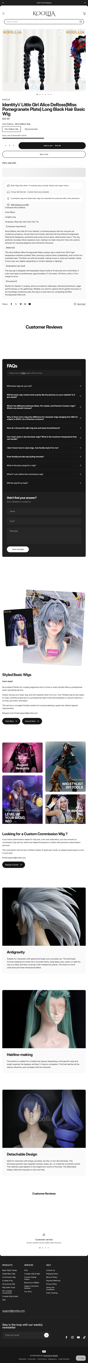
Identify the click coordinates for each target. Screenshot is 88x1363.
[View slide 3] (45, 1247)
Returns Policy (51, 1277)
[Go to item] (37, 94)
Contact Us (50, 1270)
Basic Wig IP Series (9, 1270)
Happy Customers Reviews (31, 1287)
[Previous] (3, 2)
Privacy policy (32, 1359)
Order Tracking (52, 1293)
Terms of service (42, 1359)
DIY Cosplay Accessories (7, 1292)
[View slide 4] (48, 1247)
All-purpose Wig (8, 1284)
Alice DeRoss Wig (11, 129)
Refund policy (22, 1359)
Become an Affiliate (31, 1283)
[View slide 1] (39, 1247)
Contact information (63, 1359)
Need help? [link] (81, 304)
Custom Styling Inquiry (30, 1278)
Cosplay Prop (7, 1281)
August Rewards (22, 766)
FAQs (23, 373)
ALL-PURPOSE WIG (75, 811)
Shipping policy (52, 1359)
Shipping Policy (52, 1274)
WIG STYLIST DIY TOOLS (72, 785)
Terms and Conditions (50, 1288)
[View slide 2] (42, 1247)
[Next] (84, 2)
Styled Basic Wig (8, 1274)
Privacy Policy (51, 1284)
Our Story (28, 1291)
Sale (4, 1300)
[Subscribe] (46, 1335)
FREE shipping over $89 (20, 205)
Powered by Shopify (50, 1355)
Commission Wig (8, 1277)
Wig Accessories (31, 129)
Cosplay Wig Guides (10, 1296)
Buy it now (44, 154)
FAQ (26, 1270)
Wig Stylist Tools (8, 1287)
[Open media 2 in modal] (60, 33)
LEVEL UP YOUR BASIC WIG (15, 817)
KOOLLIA (6, 99)
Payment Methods (53, 1281)
